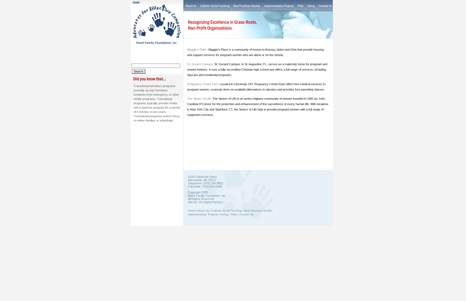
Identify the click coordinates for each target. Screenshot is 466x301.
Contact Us (246, 214)
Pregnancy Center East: (203, 84)
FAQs (234, 214)
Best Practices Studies (258, 210)
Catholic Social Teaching (226, 210)
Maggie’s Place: (197, 49)
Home (191, 210)
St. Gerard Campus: (200, 64)
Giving (224, 214)
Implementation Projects (203, 214)
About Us (203, 210)
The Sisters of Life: (199, 98)
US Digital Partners (210, 202)
